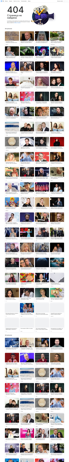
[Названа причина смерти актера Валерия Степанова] (27, 189)
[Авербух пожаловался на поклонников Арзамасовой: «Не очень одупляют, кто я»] (57, 84)
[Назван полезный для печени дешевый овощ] (27, 280)
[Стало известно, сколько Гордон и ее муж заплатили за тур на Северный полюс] (42, 84)
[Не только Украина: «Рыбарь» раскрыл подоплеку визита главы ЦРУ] (42, 370)
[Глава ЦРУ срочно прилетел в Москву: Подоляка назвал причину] (57, 310)
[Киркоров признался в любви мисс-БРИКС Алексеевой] (12, 355)
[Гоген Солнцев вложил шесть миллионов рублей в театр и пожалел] (42, 219)
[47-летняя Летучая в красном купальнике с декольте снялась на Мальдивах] (27, 370)
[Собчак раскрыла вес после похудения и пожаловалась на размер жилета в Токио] (57, 159)
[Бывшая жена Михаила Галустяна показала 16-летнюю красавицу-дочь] (27, 174)
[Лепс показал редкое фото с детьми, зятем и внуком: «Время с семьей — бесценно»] (42, 325)
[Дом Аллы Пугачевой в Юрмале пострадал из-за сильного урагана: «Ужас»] (27, 250)
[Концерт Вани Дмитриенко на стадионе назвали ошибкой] (57, 53)
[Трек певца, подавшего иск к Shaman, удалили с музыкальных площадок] (27, 420)
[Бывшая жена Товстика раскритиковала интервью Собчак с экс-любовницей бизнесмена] (12, 295)
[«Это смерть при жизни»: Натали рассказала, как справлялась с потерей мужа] (42, 38)
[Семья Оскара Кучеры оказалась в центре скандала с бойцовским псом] (42, 68)
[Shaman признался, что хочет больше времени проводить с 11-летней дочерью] (12, 189)
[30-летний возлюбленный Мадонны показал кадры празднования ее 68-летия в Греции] (57, 250)
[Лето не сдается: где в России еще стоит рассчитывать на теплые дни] (42, 355)
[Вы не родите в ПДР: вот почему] (27, 325)
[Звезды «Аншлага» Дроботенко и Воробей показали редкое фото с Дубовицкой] (57, 204)
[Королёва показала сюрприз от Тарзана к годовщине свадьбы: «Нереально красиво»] (57, 99)
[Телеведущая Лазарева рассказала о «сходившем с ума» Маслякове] (27, 340)
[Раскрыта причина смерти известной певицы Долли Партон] (27, 235)
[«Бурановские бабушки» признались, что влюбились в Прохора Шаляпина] (42, 189)
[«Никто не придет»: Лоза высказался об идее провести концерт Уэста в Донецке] (27, 355)
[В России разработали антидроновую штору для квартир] (57, 280)
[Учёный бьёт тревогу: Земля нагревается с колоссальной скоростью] (42, 265)
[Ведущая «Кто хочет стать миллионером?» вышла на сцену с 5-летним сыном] (12, 235)
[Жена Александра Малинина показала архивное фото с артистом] (42, 129)
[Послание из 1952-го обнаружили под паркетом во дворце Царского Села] (12, 38)
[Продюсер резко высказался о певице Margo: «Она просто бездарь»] (12, 325)
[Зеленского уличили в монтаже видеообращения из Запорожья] (57, 405)
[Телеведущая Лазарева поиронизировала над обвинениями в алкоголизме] (42, 295)
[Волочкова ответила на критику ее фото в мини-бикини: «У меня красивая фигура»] (42, 420)
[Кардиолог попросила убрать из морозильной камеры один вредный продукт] (42, 405)
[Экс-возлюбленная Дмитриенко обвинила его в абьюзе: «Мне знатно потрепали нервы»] (12, 84)
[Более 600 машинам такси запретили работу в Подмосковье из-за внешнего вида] (57, 265)
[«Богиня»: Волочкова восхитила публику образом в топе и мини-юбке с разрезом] (12, 174)
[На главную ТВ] (3, 1)
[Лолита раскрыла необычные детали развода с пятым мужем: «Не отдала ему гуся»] (57, 144)
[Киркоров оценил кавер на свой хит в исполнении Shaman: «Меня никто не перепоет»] (42, 174)
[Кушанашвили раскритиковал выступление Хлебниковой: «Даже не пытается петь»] (57, 68)
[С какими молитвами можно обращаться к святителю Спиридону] (12, 204)
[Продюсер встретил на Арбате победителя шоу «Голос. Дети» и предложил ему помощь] (12, 420)
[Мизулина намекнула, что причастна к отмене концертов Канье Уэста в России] (12, 68)
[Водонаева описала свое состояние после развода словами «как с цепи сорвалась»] (27, 386)
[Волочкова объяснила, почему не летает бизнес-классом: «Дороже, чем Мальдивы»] (12, 310)
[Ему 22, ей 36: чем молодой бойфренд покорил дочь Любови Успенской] (27, 310)
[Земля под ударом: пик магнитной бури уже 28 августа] (12, 340)
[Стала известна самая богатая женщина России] (42, 280)
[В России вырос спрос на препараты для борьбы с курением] (27, 159)
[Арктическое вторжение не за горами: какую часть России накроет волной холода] (12, 129)
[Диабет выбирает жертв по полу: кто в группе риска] (57, 174)
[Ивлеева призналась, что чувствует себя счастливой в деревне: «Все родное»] (12, 159)
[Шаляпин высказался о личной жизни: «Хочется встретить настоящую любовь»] (42, 114)
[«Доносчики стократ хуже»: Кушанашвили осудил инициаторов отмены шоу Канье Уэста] (27, 295)
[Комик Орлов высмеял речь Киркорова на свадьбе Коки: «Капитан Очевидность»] (12, 265)
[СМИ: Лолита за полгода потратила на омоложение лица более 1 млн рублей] (42, 310)
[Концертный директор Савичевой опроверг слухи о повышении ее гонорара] (12, 370)
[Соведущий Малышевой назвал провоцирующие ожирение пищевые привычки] (12, 144)
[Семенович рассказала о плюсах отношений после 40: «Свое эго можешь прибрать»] (27, 204)
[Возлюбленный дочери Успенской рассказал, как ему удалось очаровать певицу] (12, 99)
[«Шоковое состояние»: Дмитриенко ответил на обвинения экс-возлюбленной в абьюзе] (27, 144)
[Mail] (1, 1)
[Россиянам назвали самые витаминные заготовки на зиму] (57, 386)
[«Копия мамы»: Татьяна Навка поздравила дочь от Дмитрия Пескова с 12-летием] (42, 99)
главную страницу (17, 22)
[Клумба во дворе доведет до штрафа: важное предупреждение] (12, 386)
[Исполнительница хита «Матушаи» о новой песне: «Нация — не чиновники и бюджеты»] (27, 99)
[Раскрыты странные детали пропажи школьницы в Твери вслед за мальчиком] (42, 250)
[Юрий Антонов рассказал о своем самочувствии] (42, 53)
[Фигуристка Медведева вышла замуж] (27, 68)
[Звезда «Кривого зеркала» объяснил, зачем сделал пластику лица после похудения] (57, 219)
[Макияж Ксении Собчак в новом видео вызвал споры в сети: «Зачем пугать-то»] (42, 159)
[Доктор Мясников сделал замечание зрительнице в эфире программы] (12, 250)
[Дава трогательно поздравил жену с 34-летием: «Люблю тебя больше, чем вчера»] (12, 219)
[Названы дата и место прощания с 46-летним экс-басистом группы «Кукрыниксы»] (12, 405)
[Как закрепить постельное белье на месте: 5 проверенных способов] (27, 84)
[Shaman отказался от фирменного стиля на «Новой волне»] (42, 340)
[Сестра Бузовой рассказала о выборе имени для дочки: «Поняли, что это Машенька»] (27, 265)
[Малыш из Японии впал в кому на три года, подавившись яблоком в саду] (57, 295)
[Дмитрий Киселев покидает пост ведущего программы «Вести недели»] (27, 38)
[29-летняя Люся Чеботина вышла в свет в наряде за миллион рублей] (42, 386)
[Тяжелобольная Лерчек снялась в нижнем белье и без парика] (57, 340)
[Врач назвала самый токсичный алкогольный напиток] (57, 355)
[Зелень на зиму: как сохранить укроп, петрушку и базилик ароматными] (57, 38)
